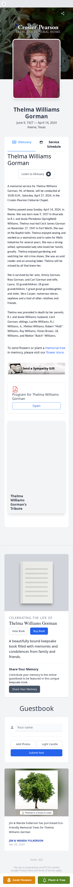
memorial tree (55, 348)
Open (36, 406)
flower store (55, 352)
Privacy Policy (26, 870)
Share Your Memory (24, 689)
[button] (36, 792)
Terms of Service (46, 870)
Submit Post (36, 752)
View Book (18, 631)
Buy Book (39, 631)
